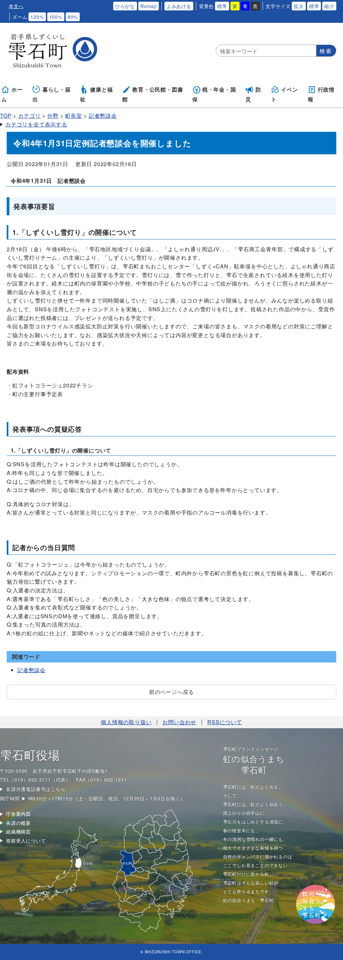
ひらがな (125, 6)
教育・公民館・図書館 (152, 94)
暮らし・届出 (51, 94)
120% (37, 16)
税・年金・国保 (214, 94)
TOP (5, 115)
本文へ (16, 6)
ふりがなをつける (90, 6)
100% (55, 16)
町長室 (73, 115)
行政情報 (321, 94)
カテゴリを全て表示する (36, 124)
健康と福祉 (96, 94)
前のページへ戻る (171, 692)
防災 (253, 94)
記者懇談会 (103, 115)
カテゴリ (29, 115)
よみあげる (178, 6)
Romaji (148, 6)
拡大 (299, 6)
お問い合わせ (179, 722)
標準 (222, 6)
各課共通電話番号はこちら (36, 789)
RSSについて (224, 722)
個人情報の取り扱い (126, 722)
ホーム (12, 94)
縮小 (329, 6)
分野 (53, 115)
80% (73, 16)
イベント (284, 94)
